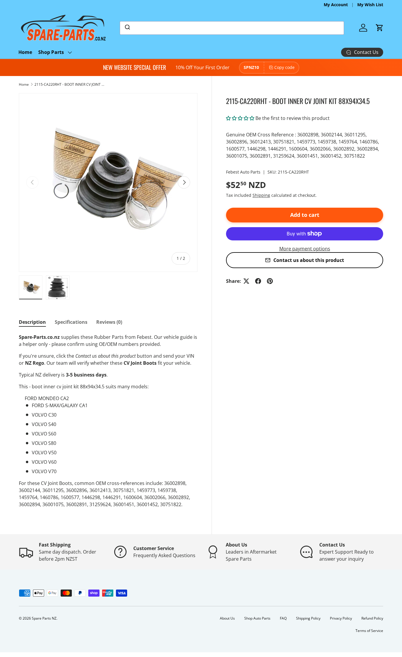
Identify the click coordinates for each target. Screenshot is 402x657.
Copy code (284, 67)
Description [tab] (32, 322)
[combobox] (232, 28)
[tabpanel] (108, 421)
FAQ (283, 618)
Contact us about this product (308, 260)
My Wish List (370, 4)
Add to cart (304, 214)
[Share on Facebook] (258, 281)
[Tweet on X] (246, 281)
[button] (379, 27)
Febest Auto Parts (243, 172)
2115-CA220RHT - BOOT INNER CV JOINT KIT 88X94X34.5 (69, 84)
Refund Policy (372, 618)
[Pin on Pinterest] (270, 281)
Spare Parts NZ (44, 618)
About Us (227, 618)
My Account (336, 4)
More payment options (304, 248)
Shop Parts (51, 52)
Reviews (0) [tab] (109, 322)
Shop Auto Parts (257, 618)
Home (25, 52)
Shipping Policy (308, 618)
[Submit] (127, 28)
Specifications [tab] (71, 322)
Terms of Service (369, 630)
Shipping (261, 195)
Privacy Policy (341, 618)
